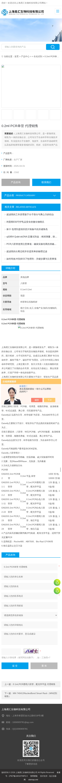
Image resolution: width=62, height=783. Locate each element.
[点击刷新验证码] (31, 651)
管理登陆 (33, 776)
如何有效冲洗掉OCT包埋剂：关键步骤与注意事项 (31, 258)
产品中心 (25, 56)
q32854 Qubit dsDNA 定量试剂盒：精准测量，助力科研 (32, 236)
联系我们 (46, 182)
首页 (16, 56)
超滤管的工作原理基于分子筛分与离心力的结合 (30, 214)
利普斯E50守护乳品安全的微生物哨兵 (25, 222)
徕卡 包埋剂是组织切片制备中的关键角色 (27, 229)
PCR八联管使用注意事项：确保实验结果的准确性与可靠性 (32, 244)
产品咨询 (15, 182)
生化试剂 (38, 56)
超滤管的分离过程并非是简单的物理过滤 (26, 251)
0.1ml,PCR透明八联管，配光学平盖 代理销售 (34, 684)
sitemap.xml (33, 780)
